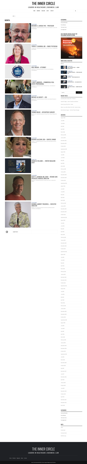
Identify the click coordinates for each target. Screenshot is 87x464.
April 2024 (62, 197)
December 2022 (63, 243)
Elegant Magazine (48, 462)
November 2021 (63, 280)
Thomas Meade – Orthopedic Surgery (43, 112)
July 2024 (62, 189)
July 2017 (62, 374)
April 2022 (62, 265)
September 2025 (64, 149)
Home (34, 10)
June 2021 (62, 294)
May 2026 (62, 126)
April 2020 (62, 334)
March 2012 (63, 405)
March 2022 (63, 268)
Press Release (63, 24)
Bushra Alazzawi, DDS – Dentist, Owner (44, 139)
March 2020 (63, 337)
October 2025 (63, 146)
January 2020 (63, 342)
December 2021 (63, 277)
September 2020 (64, 320)
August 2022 (63, 254)
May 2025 (62, 160)
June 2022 (62, 260)
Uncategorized (63, 29)
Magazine (43, 10)
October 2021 (63, 282)
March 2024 (63, 200)
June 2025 (62, 157)
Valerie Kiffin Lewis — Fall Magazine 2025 (74, 82)
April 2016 (62, 379)
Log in (62, 427)
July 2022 (62, 257)
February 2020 (63, 339)
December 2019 (63, 345)
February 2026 (63, 134)
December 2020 (63, 311)
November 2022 (63, 245)
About (48, 10)
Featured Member (34, 24)
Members (38, 10)
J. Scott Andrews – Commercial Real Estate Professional (43, 83)
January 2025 (63, 171)
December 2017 (63, 371)
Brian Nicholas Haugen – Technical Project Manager (70, 110)
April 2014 (62, 396)
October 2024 (63, 180)
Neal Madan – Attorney (39, 67)
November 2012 (63, 402)
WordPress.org (63, 435)
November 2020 (63, 314)
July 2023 (62, 223)
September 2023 (64, 217)
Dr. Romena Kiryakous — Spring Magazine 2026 (74, 73)
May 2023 (62, 228)
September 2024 (64, 183)
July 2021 (62, 291)
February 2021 (63, 305)
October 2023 (63, 214)
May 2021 (62, 297)
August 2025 (63, 151)
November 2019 (63, 348)
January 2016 (63, 382)
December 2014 (63, 391)
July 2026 (62, 120)
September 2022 (64, 251)
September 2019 (64, 354)
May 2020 (62, 331)
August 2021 (63, 288)
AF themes (54, 462)
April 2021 (62, 300)
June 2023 (62, 226)
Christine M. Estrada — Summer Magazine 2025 (74, 87)
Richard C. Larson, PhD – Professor (43, 26)
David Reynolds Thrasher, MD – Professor (68, 98)
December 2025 (63, 140)
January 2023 (63, 240)
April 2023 (62, 231)
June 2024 (62, 191)
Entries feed (63, 430)
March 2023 (63, 234)
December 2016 (63, 376)
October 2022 (63, 248)
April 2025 (62, 163)
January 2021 (63, 308)
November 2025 (63, 143)
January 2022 (63, 274)
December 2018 (63, 362)
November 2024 (63, 177)
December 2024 (63, 174)
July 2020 (62, 325)
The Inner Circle (43, 3)
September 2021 (64, 285)
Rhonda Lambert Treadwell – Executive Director (44, 205)
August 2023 (63, 220)
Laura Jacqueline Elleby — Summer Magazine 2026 (73, 68)
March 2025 (63, 166)
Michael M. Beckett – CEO (39, 97)
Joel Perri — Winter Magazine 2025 (73, 77)
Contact (52, 10)
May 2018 (62, 368)
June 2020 (62, 328)
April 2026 (62, 129)
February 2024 (63, 203)
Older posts (15, 232)
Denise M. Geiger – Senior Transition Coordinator (69, 101)
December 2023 (63, 208)
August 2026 (63, 117)
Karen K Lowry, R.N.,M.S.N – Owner (67, 104)
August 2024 (63, 186)
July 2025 (62, 154)
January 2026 (63, 137)
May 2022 (62, 263)
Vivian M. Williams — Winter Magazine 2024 (43, 162)
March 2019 (63, 359)
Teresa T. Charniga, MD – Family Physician (44, 46)
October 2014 (63, 394)
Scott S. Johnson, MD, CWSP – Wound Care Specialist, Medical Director (44, 178)
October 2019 (63, 351)
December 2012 (63, 399)
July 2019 (62, 357)
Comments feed (64, 433)
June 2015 (62, 388)
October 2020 (63, 317)
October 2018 (63, 365)
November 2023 (63, 211)
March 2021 (63, 302)
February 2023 (63, 237)
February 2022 (63, 271)
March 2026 (63, 132)
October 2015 (63, 385)
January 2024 (63, 206)
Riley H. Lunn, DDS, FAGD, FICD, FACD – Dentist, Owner (70, 107)
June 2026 (62, 123)
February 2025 (63, 169)
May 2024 (62, 194)
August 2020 (63, 322)
